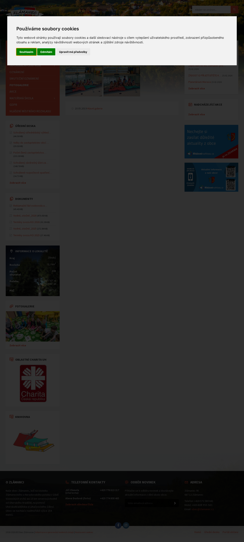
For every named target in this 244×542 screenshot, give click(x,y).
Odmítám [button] (46, 51)
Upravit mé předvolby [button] (73, 51)
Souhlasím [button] (26, 51)
